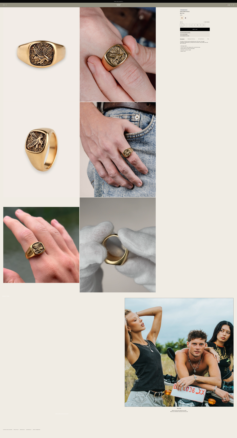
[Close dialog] (235, 2)
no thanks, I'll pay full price (118, 229)
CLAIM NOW (118, 225)
